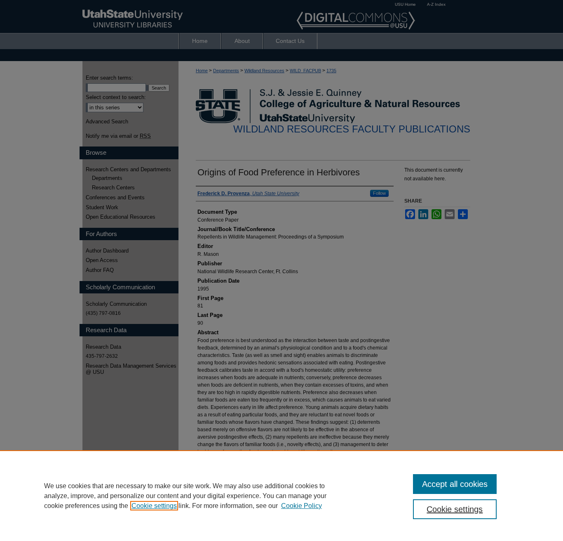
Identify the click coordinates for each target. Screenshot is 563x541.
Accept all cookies (455, 484)
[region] (281, 495)
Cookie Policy (301, 505)
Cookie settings (154, 505)
